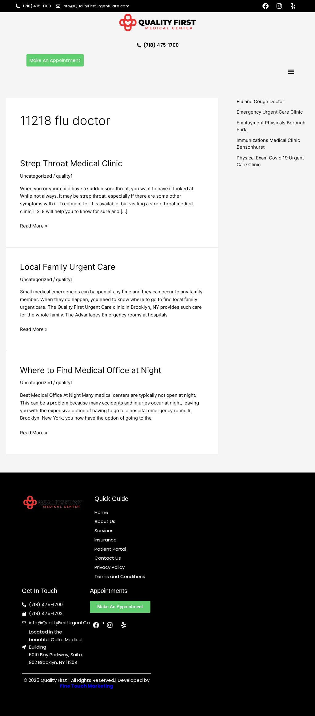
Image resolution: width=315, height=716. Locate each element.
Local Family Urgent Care (67, 267)
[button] (291, 71)
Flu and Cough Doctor (260, 101)
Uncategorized (36, 176)
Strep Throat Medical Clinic (71, 163)
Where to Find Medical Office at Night (90, 370)
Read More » (33, 225)
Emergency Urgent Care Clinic (270, 112)
